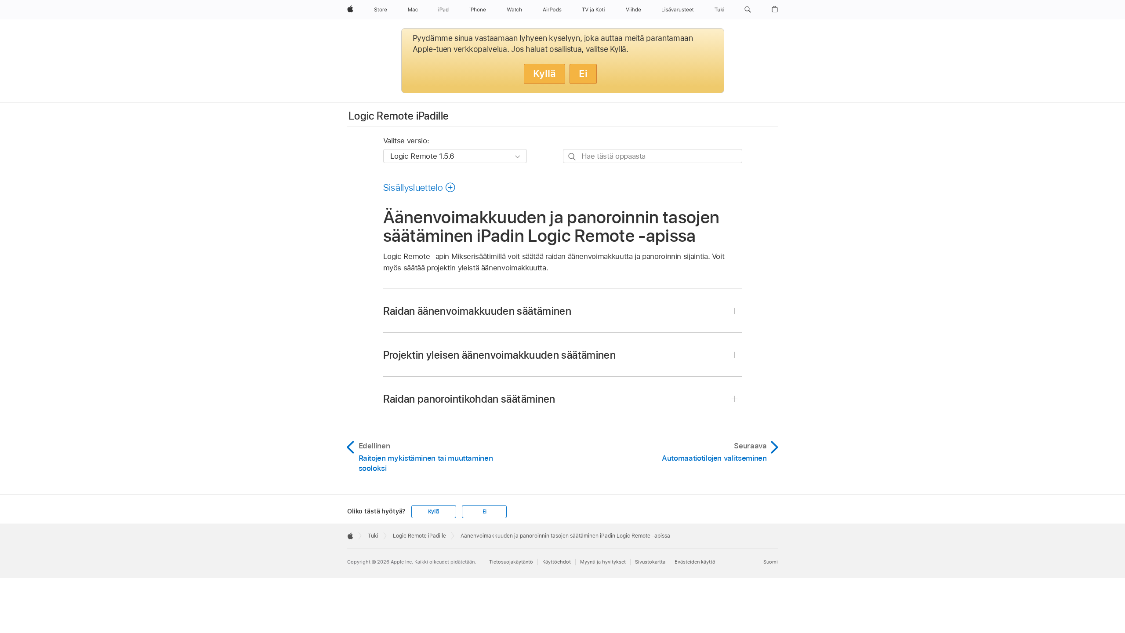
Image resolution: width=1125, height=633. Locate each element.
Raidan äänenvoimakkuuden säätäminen (477, 311)
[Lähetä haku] (572, 156)
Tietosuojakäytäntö (511, 562)
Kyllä (544, 73)
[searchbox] (652, 156)
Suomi (770, 562)
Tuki (373, 536)
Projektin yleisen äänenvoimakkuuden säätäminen (499, 355)
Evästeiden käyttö (695, 562)
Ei (583, 73)
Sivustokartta (650, 562)
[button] (748, 9)
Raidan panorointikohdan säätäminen (469, 399)
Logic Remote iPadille (398, 115)
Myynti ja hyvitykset (603, 562)
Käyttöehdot (556, 562)
